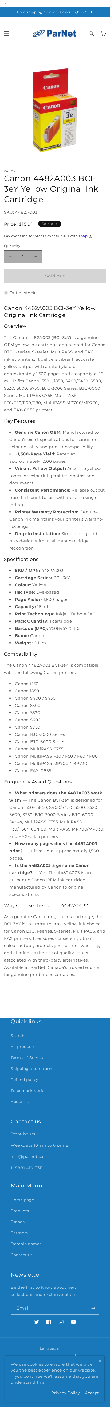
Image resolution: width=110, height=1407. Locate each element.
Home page (22, 1199)
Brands (18, 1221)
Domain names (26, 1243)
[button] (7, 33)
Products (20, 1210)
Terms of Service (27, 1057)
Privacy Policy (65, 1392)
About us (20, 1101)
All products (23, 1046)
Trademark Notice (29, 1090)
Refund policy (24, 1079)
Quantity (12, 246)
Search (18, 1035)
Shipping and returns (32, 1068)
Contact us (22, 1254)
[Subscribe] (93, 1308)
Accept (92, 1392)
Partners (19, 1232)
